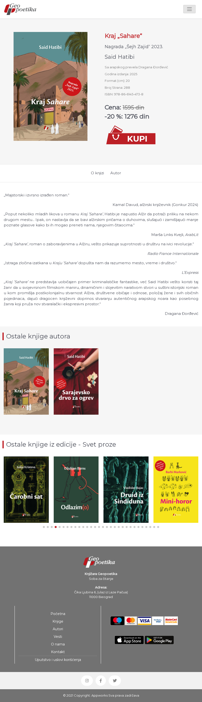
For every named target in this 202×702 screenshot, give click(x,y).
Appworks (99, 695)
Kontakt (58, 652)
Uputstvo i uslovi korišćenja (58, 660)
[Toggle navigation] (189, 9)
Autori (58, 629)
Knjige (57, 621)
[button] (44, 527)
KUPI (26, 399)
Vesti (58, 636)
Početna (57, 614)
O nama (58, 644)
